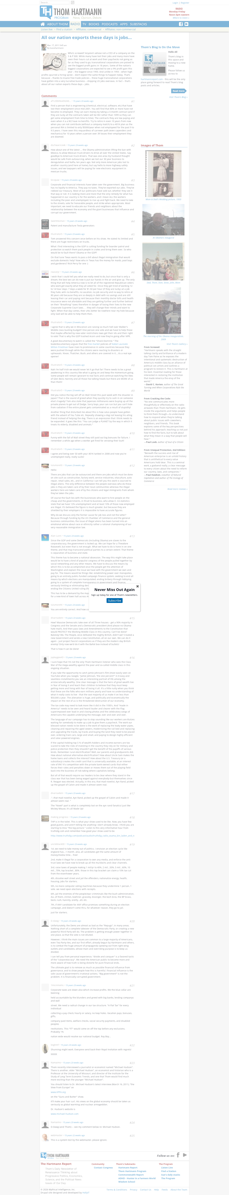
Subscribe (114, 600)
